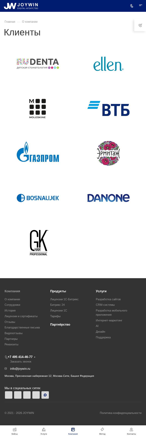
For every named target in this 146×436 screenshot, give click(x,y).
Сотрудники (12, 304)
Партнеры (11, 338)
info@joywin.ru (20, 368)
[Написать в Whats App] (17, 395)
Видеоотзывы (14, 333)
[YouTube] (27, 395)
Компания (12, 291)
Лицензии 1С (58, 310)
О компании (12, 299)
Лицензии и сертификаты (21, 316)
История (10, 310)
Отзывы (10, 321)
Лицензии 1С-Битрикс (64, 299)
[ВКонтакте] (36, 395)
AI (97, 325)
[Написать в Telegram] (8, 395)
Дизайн (100, 331)
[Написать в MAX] (45, 395)
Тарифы (55, 316)
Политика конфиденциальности (120, 412)
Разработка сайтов (108, 299)
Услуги (101, 291)
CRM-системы (105, 304)
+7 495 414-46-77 (20, 357)
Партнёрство (60, 324)
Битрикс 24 (57, 304)
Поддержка (103, 337)
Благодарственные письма (22, 327)
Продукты (58, 291)
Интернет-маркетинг (109, 320)
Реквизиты (11, 344)
